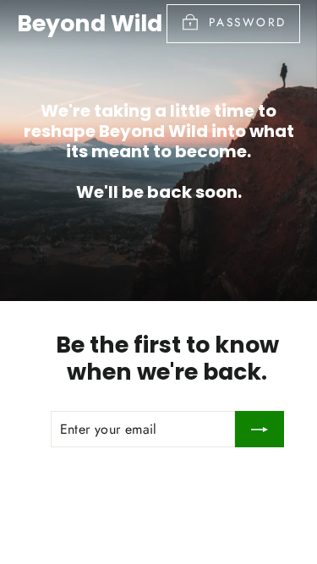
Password (248, 22)
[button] (21, 25)
